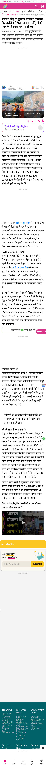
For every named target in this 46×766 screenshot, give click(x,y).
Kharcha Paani (7, 724)
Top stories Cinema (37, 719)
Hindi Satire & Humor (21, 717)
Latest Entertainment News (35, 728)
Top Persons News (20, 736)
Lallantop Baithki (7, 722)
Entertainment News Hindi (35, 717)
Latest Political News (21, 730)
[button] (42, 6)
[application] (23, 523)
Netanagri (5, 721)
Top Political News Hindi (22, 724)
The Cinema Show (8, 732)
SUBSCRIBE (37, 564)
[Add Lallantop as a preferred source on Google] (36, 87)
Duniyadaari (6, 716)
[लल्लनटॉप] (5, 6)
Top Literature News (21, 733)
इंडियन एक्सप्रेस (23, 222)
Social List (5, 728)
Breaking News (21, 722)
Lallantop (4, 1)
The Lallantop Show (6, 714)
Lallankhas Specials (20, 720)
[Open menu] (1, 11)
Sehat (4, 731)
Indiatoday (17, 1)
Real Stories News (22, 728)
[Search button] (36, 6)
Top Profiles (20, 738)
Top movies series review (37, 724)
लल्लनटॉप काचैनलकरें (23, 330)
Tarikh (4, 729)
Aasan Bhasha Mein (7, 726)
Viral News (20, 740)
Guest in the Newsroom (6, 718)
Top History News (22, 727)
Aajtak (11, 1)
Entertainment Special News (35, 721)
